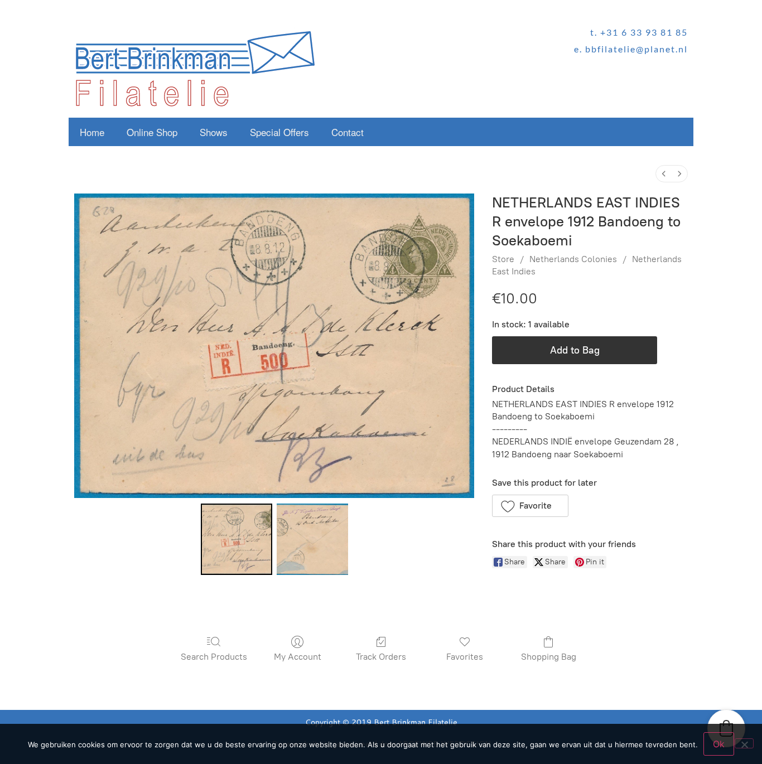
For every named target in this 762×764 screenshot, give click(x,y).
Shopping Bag (548, 656)
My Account (297, 656)
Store (503, 259)
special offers (279, 132)
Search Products (214, 656)
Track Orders (381, 656)
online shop (152, 132)
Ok (719, 744)
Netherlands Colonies (573, 259)
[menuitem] (664, 174)
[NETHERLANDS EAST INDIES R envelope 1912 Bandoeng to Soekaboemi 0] (236, 539)
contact (347, 132)
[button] (530, 506)
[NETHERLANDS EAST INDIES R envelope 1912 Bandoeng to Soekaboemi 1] (312, 539)
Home (92, 132)
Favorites (464, 656)
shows (214, 132)
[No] (744, 743)
